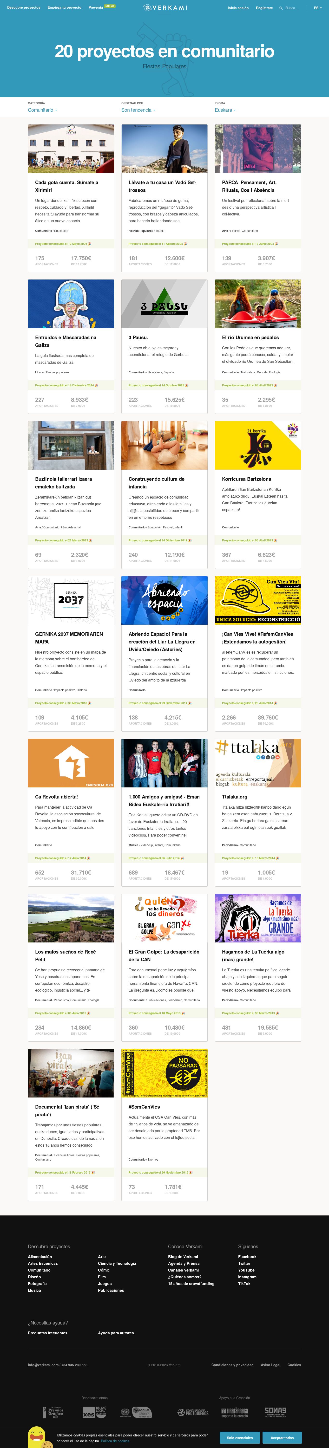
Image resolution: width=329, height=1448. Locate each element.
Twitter (244, 1263)
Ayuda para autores (116, 1333)
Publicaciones (111, 1290)
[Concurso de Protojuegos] (193, 1412)
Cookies (294, 1364)
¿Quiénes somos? (185, 1276)
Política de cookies (115, 1440)
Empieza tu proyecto (64, 7)
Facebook (247, 1256)
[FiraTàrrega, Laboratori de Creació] (234, 1412)
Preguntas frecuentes (47, 1333)
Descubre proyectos (23, 7)
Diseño (34, 1276)
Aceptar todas (282, 1437)
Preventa (96, 7)
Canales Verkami (183, 1270)
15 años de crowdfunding (191, 1283)
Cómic (104, 1270)
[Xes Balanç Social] (94, 1412)
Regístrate (264, 7)
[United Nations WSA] (136, 1412)
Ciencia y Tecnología (117, 1263)
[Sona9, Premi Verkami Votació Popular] (276, 1412)
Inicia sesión (238, 7)
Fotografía (37, 1283)
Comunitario (39, 1270)
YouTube (246, 1270)
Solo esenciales (240, 1437)
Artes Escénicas (43, 1263)
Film (102, 1276)
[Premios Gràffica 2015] (52, 1412)
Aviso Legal (270, 1364)
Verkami (165, 7)
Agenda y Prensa (184, 1263)
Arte (102, 1256)
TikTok (244, 1283)
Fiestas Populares (164, 66)
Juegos (105, 1283)
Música (34, 1290)
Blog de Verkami (183, 1256)
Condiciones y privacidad (232, 1364)
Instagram (247, 1276)
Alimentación (40, 1256)
